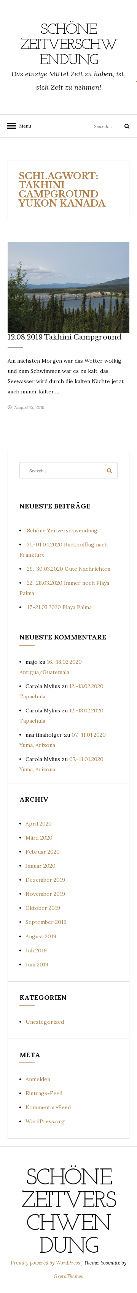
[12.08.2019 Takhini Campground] (68, 287)
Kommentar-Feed (48, 1107)
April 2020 (38, 823)
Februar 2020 (42, 851)
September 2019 (46, 922)
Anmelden (37, 1079)
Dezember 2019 (45, 879)
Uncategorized (44, 1021)
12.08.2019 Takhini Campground (64, 337)
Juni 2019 (36, 964)
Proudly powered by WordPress (46, 1263)
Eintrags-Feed (43, 1093)
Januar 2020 (40, 865)
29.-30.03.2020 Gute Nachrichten (68, 568)
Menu (23, 126)
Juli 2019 (36, 950)
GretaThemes (68, 1276)
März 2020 (39, 837)
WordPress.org (45, 1121)
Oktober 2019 (42, 908)
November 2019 (45, 893)
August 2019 (40, 936)
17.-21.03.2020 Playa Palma (59, 607)
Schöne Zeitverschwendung (68, 45)
